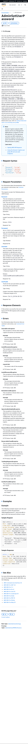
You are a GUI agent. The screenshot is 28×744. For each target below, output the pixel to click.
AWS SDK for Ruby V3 (9, 602)
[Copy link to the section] (2, 161)
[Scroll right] (21, 5)
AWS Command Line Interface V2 (13, 583)
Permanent (9, 169)
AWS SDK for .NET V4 (9, 585)
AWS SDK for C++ (8, 587)
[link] (18, 12)
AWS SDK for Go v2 (9, 589)
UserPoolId (9, 172)
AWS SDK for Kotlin (9, 596)
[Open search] (25, 4)
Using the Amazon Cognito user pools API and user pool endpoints (16, 151)
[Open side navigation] (2, 9)
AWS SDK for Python (9, 600)
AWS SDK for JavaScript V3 (11, 593)
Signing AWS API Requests (14, 147)
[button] (6, 31)
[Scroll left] (8, 5)
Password (9, 167)
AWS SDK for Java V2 (9, 591)
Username (9, 171)
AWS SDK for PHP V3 (9, 598)
